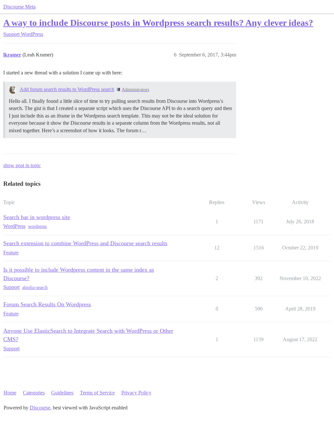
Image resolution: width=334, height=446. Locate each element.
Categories (34, 392)
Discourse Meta (19, 6)
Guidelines (62, 392)
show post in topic (22, 165)
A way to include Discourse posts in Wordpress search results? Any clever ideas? (158, 23)
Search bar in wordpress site (36, 217)
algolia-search (35, 287)
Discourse (40, 407)
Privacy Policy (136, 392)
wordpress (37, 226)
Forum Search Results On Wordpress (47, 304)
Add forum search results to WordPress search (67, 89)
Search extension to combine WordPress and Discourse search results (85, 243)
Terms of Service (97, 392)
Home (10, 392)
